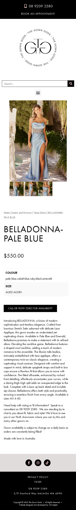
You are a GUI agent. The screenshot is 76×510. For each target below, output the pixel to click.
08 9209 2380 (38, 488)
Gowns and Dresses (21, 212)
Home (7, 212)
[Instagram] (38, 462)
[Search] (71, 84)
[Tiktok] (47, 462)
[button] (38, 93)
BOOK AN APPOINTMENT (38, 14)
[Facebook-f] (28, 462)
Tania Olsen (40, 212)
